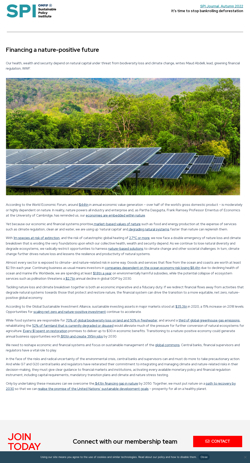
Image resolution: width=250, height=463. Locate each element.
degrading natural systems (148, 229)
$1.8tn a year (102, 273)
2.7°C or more (139, 238)
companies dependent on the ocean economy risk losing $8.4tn (152, 268)
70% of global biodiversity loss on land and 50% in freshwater (111, 320)
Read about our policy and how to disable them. (167, 457)
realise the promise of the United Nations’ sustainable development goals (93, 389)
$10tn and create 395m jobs (81, 336)
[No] (245, 457)
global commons (167, 345)
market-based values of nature (117, 224)
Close (204, 457)
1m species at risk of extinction (36, 238)
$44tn (83, 204)
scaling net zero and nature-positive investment (69, 312)
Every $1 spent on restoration (45, 331)
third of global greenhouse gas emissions (209, 320)
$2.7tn (70, 278)
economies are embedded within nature (115, 215)
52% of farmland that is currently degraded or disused (72, 325)
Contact (220, 441)
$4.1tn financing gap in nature (116, 383)
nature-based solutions (125, 248)
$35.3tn (181, 306)
